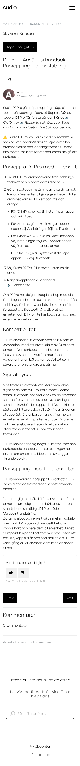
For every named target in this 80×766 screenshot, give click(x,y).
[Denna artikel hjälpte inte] (23, 573)
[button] (72, 7)
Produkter (37, 23)
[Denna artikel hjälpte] (11, 573)
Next (69, 598)
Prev (10, 598)
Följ (9, 79)
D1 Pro (56, 23)
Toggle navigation (20, 47)
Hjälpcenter (13, 23)
